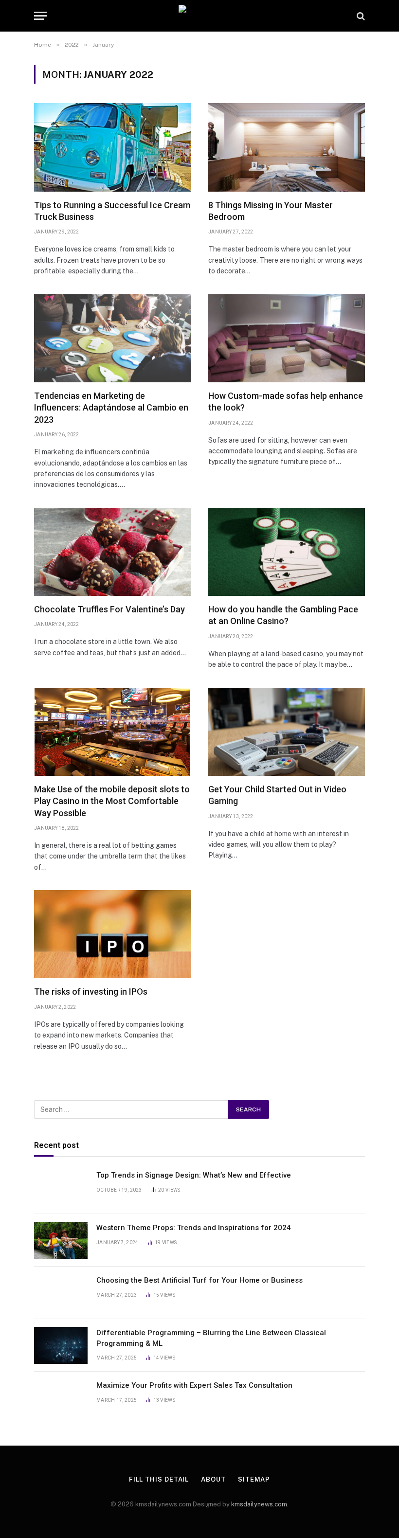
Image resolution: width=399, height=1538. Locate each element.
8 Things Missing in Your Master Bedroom (270, 211)
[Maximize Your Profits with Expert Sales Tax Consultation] (61, 1397)
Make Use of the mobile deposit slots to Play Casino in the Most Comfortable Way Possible (112, 801)
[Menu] (40, 16)
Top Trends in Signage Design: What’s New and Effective (193, 1175)
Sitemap (254, 1479)
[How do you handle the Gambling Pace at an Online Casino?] (286, 552)
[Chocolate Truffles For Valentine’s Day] (112, 552)
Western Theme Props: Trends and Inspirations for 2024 (193, 1227)
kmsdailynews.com (259, 1504)
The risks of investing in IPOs (90, 991)
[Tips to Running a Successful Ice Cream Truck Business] (112, 147)
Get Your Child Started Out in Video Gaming (277, 795)
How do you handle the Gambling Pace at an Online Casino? (283, 615)
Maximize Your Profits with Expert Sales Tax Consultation (194, 1385)
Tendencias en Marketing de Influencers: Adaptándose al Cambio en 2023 (111, 408)
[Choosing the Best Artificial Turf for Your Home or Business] (61, 1292)
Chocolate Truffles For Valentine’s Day (109, 609)
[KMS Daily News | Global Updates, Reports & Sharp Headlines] (199, 16)
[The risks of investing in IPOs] (112, 934)
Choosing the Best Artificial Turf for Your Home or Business (199, 1280)
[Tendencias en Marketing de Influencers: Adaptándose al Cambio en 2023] (112, 338)
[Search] (360, 16)
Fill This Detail (159, 1479)
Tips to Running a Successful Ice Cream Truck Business (112, 211)
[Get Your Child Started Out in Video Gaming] (286, 732)
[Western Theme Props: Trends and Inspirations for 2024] (61, 1240)
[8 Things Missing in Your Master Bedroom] (286, 147)
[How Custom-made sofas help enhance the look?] (286, 338)
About (213, 1479)
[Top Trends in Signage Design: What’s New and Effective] (61, 1187)
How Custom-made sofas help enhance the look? (285, 401)
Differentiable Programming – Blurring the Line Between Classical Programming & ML (211, 1337)
